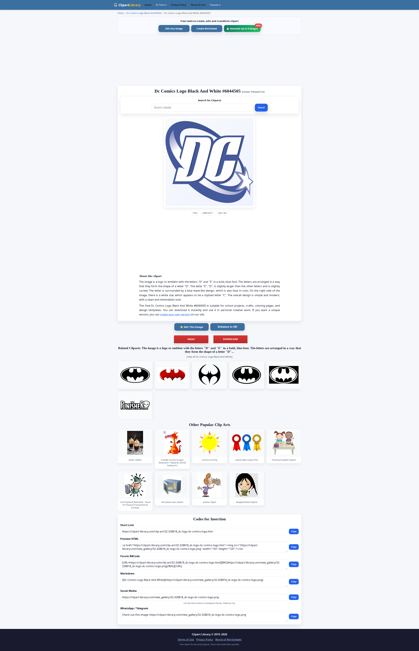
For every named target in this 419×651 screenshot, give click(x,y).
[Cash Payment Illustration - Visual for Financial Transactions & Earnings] (135, 485)
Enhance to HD (227, 326)
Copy (293, 531)
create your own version (175, 314)
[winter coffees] (135, 443)
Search (261, 107)
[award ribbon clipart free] (246, 443)
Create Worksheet (207, 28)
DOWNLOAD (230, 339)
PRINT (191, 339)
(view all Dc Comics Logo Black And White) (209, 356)
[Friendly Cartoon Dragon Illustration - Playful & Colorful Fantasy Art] (172, 443)
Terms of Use (198, 4)
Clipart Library (201, 634)
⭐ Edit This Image (191, 327)
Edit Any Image (174, 28)
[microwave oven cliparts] (172, 485)
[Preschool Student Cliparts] (284, 443)
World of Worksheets (228, 639)
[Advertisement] (209, 60)
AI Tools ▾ (161, 4)
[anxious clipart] (209, 485)
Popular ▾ (215, 4)
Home (148, 4)
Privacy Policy (178, 4)
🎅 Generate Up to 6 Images (243, 27)
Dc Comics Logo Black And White (144, 13)
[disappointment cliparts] (246, 485)
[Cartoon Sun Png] (209, 443)
